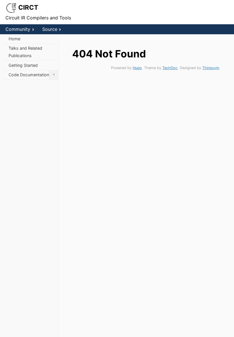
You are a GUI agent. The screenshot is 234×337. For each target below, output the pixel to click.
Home (14, 38)
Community (17, 29)
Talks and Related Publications (25, 52)
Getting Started (23, 65)
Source (49, 29)
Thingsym (210, 68)
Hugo (137, 68)
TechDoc (169, 68)
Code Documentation (32, 74)
